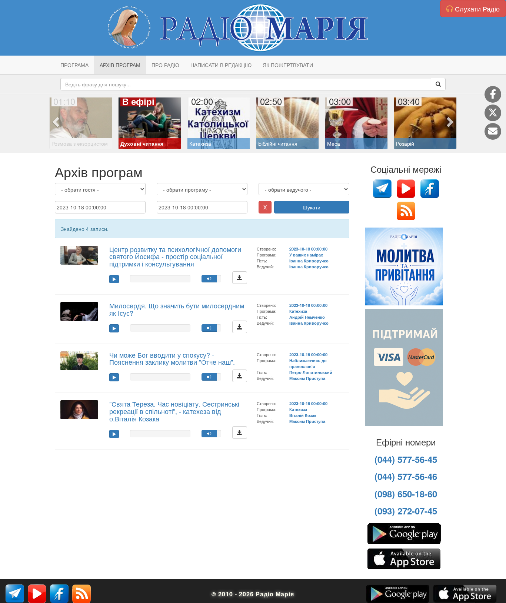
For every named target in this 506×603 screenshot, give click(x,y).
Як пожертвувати (288, 65)
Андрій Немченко (307, 317)
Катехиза (298, 311)
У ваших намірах (306, 255)
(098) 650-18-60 (405, 493)
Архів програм (120, 65)
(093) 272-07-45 (405, 510)
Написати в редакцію (221, 65)
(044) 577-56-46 (405, 476)
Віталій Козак (302, 415)
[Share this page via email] (493, 131)
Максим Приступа (307, 378)
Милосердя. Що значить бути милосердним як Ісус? (176, 309)
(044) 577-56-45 (405, 459)
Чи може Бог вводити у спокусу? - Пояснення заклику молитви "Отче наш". (172, 358)
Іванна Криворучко (309, 261)
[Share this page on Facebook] (493, 94)
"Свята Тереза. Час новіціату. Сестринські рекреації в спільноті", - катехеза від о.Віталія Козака (174, 411)
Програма (74, 65)
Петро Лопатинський (310, 372)
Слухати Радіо (476, 8)
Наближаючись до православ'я (308, 363)
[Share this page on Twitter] (493, 113)
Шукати (311, 207)
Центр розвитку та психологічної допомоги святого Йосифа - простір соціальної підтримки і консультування (175, 256)
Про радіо (165, 65)
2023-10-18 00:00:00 (308, 249)
